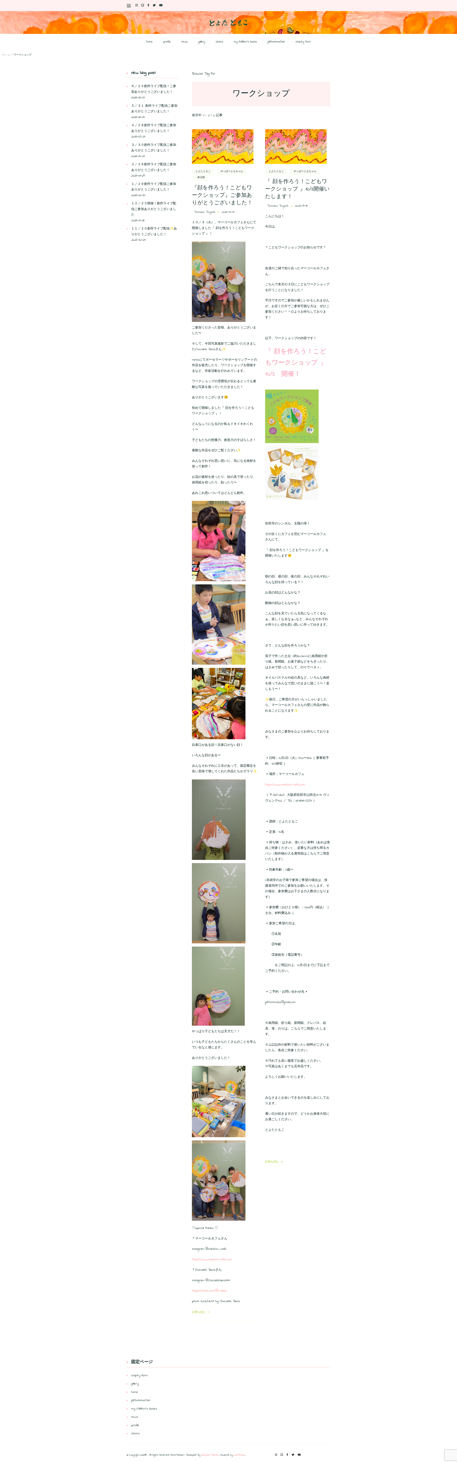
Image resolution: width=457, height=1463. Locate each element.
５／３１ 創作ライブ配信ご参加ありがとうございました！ (154, 109)
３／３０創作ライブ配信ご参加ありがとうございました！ (153, 148)
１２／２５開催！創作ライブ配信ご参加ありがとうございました (153, 209)
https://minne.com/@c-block (209, 1290)
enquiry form (303, 41)
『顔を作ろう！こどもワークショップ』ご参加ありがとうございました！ (222, 195)
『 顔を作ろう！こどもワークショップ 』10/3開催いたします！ (297, 189)
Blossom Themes (210, 1455)
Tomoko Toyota (204, 212)
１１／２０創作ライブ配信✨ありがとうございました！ (154, 231)
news (184, 41)
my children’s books (245, 41)
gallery (201, 41)
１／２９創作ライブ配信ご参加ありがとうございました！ (153, 187)
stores (219, 41)
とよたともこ (202, 171)
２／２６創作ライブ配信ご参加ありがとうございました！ (153, 167)
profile (167, 41)
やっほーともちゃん (231, 171)
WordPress (239, 1455)
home (149, 41)
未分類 (201, 177)
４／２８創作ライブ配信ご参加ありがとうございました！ (153, 128)
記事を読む (199, 1312)
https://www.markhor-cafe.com (212, 1259)
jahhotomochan (276, 41)
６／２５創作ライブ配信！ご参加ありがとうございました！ (153, 89)
